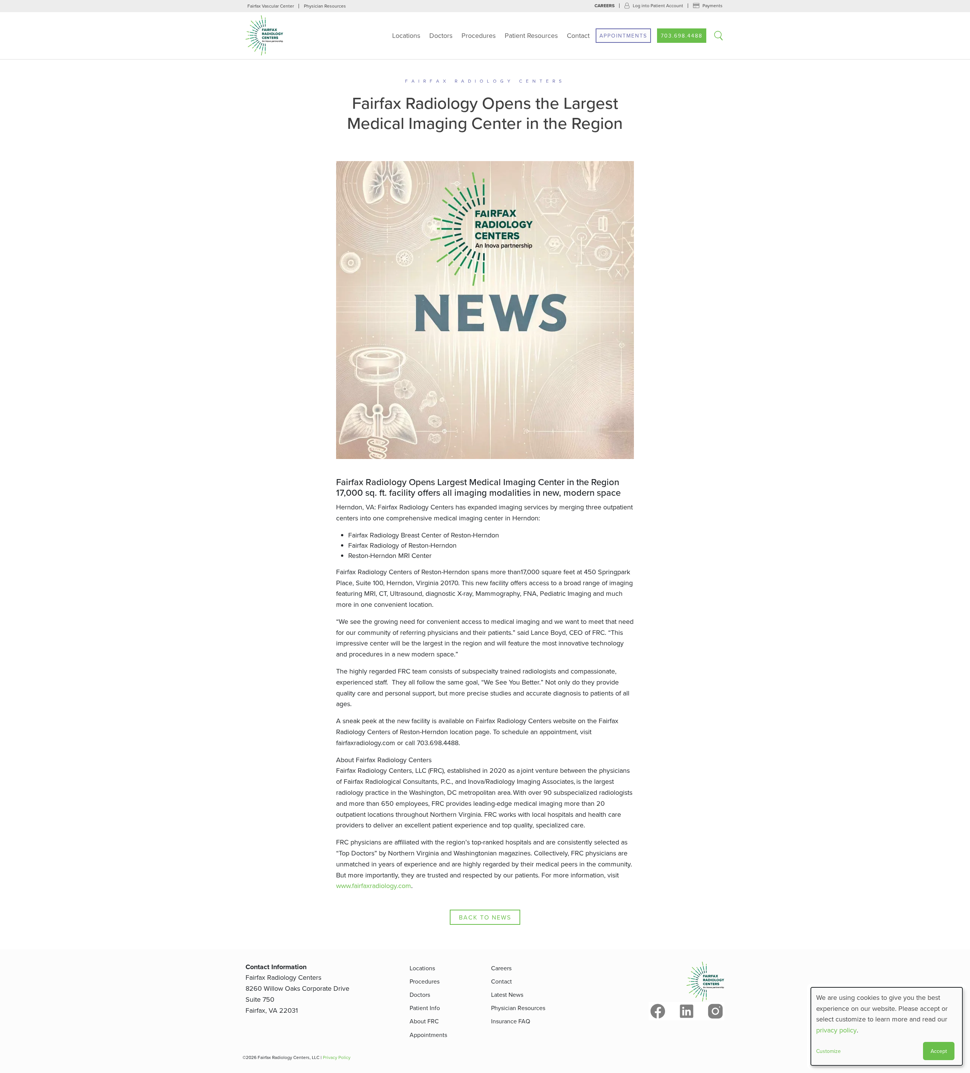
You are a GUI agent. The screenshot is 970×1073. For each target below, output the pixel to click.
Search (718, 36)
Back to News (485, 917)
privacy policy (836, 1030)
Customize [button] (828, 1051)
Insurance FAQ (510, 1021)
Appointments (623, 35)
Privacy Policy (336, 1057)
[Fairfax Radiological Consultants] (293, 35)
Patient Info (425, 1008)
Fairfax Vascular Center (270, 6)
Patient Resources (531, 35)
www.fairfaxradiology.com (373, 885)
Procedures (479, 35)
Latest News (507, 994)
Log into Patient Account (658, 5)
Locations (406, 35)
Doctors (440, 35)
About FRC (424, 1021)
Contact (578, 35)
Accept (939, 1051)
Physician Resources (325, 6)
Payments (712, 5)
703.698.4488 (681, 35)
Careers (605, 6)
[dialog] (886, 1026)
